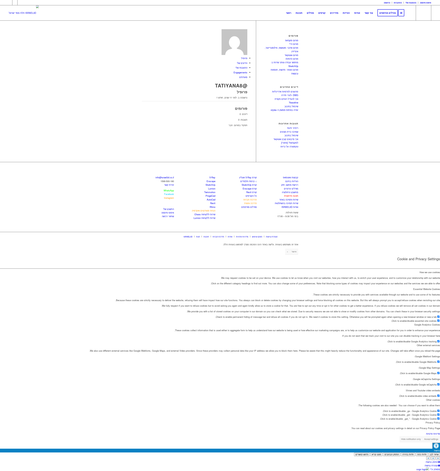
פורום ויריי (293, 44)
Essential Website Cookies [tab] (426, 289)
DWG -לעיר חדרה (289, 95)
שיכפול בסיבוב (291, 106)
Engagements (240, 72)
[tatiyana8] (234, 54)
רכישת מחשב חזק (289, 184)
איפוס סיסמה (425, 2)
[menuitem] (387, 3)
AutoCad (211, 199)
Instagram (169, 197)
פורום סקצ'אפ (291, 40)
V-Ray (212, 177)
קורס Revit (251, 192)
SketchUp (210, 184)
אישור (294, 251)
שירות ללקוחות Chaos (204, 214)
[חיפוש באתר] (409, 12)
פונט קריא (376, 454)
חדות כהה (422, 454)
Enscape (211, 181)
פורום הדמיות (292, 58)
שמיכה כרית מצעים (289, 131)
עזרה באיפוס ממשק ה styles (284, 109)
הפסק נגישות (432, 461)
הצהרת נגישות (431, 465)
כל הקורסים (251, 195)
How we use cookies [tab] (430, 272)
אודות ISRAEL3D (290, 207)
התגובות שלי (241, 67)
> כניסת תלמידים (248, 181)
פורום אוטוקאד (291, 55)
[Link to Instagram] (14, 2)
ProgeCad (210, 195)
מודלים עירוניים (291, 188)
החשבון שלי (168, 209)
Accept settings (431, 439)
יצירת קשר (169, 184)
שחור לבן (434, 454)
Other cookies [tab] (433, 399)
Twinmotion (209, 192)
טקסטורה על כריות (289, 146)
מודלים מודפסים (249, 207)
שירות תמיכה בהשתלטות (286, 203)
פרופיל (244, 58)
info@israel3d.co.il (165, 177)
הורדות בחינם (291, 181)
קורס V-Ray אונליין (248, 177)
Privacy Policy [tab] (433, 422)
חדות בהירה (408, 454)
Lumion (211, 188)
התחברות (398, 2)
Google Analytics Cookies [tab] (427, 324)
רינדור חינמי (292, 128)
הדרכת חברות (250, 199)
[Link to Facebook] (9, 2)
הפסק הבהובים (391, 454)
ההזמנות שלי (410, 2)
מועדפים (243, 77)
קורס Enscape (250, 188)
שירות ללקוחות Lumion (204, 218)
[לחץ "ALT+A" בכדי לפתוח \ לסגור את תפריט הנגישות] (436, 446)
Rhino (212, 207)
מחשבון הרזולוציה (290, 192)
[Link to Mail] (20, 2)
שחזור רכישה (168, 216)
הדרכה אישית (250, 203)
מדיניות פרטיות (433, 433)
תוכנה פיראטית (291, 195)
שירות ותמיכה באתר (288, 199)
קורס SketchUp (249, 184)
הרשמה (387, 2)
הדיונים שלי (242, 63)
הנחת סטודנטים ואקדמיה (203, 210)
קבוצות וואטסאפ (290, 177)
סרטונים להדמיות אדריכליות (285, 91)
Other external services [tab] (428, 345)
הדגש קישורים (361, 454)
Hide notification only (411, 439)
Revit (212, 203)
